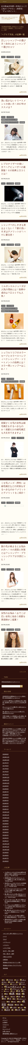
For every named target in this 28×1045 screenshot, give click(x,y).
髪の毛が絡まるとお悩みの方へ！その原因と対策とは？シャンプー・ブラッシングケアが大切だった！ (13, 553)
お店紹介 (5, 1022)
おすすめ (10, 980)
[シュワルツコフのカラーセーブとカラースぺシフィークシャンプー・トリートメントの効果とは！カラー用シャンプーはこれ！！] (14, 398)
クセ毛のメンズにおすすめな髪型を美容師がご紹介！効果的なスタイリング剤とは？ (15, 874)
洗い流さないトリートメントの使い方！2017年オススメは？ (13, 103)
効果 (12, 993)
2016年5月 (6, 797)
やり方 (17, 980)
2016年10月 (6, 783)
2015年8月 (6, 823)
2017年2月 (6, 771)
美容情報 (17, 57)
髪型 (24, 1010)
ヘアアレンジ (6, 942)
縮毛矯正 (14, 1001)
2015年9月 (6, 820)
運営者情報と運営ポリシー (10, 1033)
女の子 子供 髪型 (8, 951)
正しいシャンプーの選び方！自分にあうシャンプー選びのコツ (13, 43)
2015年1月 (6, 841)
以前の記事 (23, 671)
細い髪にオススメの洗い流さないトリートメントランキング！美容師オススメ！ (15, 895)
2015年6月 (6, 829)
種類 (9, 1001)
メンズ (13, 991)
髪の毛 (18, 1010)
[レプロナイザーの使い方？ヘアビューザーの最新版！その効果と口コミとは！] (14, 200)
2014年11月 (6, 847)
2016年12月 (6, 777)
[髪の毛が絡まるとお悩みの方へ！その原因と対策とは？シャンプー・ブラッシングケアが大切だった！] (14, 586)
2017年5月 (6, 768)
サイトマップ (6, 1029)
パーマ (5, 936)
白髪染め (5, 959)
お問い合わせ (6, 1031)
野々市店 (21, 1007)
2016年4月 (6, 800)
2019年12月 (6, 757)
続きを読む (24, 91)
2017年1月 (6, 774)
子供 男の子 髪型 (8, 954)
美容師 (10, 1005)
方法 (9, 999)
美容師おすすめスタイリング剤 (9, 119)
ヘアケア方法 (10, 57)
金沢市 (7, 1010)
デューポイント (13, 986)
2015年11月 (6, 815)
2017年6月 (6, 766)
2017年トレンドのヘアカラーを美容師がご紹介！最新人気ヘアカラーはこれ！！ (15, 885)
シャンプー (14, 984)
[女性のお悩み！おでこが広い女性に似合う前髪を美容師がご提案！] (14, 646)
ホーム (4, 1018)
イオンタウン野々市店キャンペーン (13, 933)
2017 (4, 980)
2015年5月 (6, 832)
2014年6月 (6, 861)
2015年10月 (6, 818)
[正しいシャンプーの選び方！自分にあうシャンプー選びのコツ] (14, 73)
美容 (19, 1001)
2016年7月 (6, 792)
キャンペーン (6, 984)
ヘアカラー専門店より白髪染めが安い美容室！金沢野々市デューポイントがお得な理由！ (14, 702)
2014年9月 (6, 852)
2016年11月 (6, 780)
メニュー (5, 1020)
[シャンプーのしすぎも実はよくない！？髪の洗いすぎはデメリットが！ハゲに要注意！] (14, 261)
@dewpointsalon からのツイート (11, 681)
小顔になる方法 (7, 956)
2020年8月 (6, 754)
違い (22, 1004)
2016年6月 (6, 794)
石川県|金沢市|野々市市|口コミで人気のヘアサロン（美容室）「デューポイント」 (14, 8)
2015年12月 (6, 812)
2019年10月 (6, 760)
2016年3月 (6, 803)
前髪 (6, 994)
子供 (23, 996)
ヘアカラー (6, 945)
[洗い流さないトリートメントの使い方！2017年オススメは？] (14, 139)
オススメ (12, 982)
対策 (4, 999)
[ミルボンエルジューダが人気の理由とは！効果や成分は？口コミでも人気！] (14, 328)
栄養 (14, 999)
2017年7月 (6, 763)
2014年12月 (6, 844)
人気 (18, 991)
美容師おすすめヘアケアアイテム (10, 122)
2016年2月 (6, 806)
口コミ (7, 996)
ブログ (3, 57)
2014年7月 (6, 858)
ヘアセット (7, 991)
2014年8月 (6, 855)
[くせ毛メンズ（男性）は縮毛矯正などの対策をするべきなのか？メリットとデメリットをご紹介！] (14, 519)
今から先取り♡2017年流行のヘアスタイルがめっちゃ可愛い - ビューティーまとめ (14, 741)
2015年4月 (6, 835)
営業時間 (13, 996)
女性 (18, 996)
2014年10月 (6, 849)
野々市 (6, 1007)
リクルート (6, 1024)
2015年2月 (6, 838)
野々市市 (14, 1007)
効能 (18, 994)
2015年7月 (6, 826)
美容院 (17, 1004)
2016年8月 (6, 789)
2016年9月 (6, 786)
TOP (12, 28)
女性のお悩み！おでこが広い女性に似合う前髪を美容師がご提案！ (13, 616)
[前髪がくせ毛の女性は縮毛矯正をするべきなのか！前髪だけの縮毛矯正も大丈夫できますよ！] (14, 456)
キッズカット (21, 982)
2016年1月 (6, 809)
